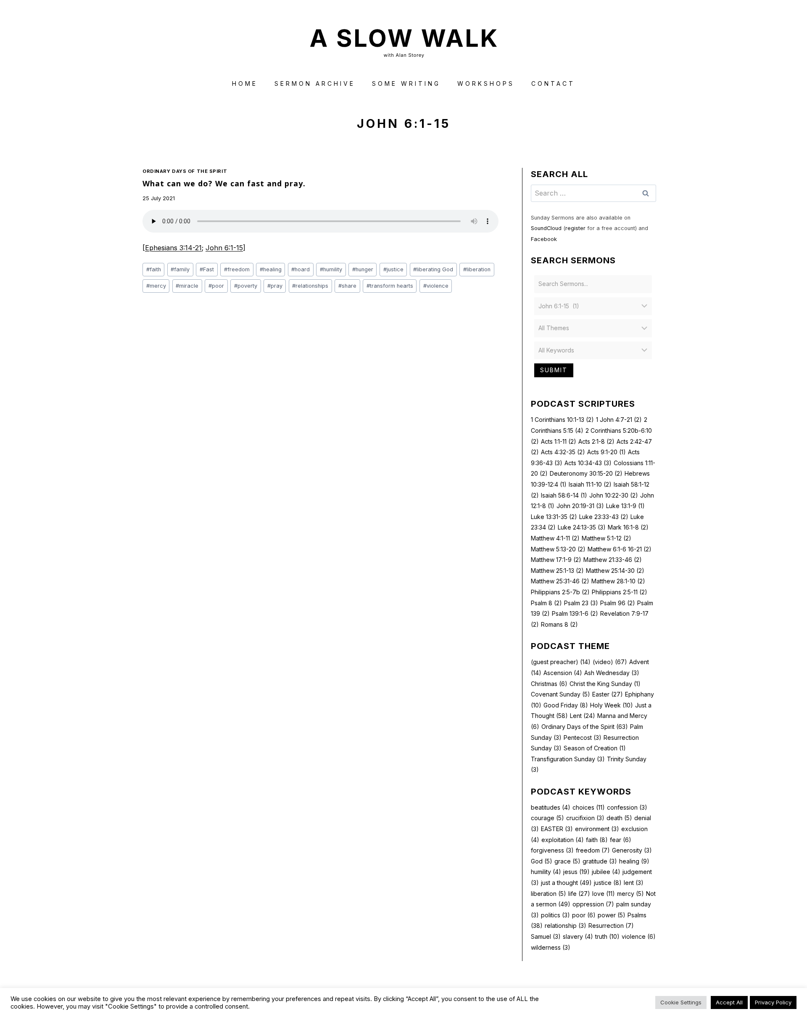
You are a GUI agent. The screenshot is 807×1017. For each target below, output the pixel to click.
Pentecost (582, 737)
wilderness (550, 947)
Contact (553, 83)
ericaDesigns (435, 995)
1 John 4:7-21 (619, 419)
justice (393, 269)
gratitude (600, 861)
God (541, 861)
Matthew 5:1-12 (606, 538)
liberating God (433, 269)
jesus (576, 871)
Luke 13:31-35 (554, 516)
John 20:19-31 (580, 505)
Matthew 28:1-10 (618, 581)
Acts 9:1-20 (606, 452)
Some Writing (406, 83)
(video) (610, 661)
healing (271, 269)
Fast (207, 269)
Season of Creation (595, 748)
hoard (300, 269)
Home (245, 83)
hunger (362, 269)
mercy (156, 286)
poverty (245, 286)
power (611, 915)
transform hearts (390, 286)
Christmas (549, 683)
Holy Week (611, 705)
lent (633, 882)
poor (216, 286)
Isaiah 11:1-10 (590, 484)
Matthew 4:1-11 (555, 538)
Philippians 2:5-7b (560, 592)
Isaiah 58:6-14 (564, 495)
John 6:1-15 (224, 248)
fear (620, 839)
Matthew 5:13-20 (558, 549)
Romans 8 (559, 624)
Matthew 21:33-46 (612, 559)
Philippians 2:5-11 (619, 592)
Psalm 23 (581, 602)
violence (435, 286)
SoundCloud (546, 228)
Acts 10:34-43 (588, 462)
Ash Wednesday (611, 672)
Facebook (544, 239)
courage (547, 817)
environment (597, 828)
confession (627, 807)
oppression (593, 904)
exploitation (562, 839)
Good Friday (565, 705)
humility (331, 269)
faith (153, 269)
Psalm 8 (546, 602)
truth (607, 936)
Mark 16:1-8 (628, 527)
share (347, 286)
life (579, 893)
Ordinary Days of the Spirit (184, 171)
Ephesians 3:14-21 (173, 248)
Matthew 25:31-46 (560, 581)
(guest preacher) (561, 661)
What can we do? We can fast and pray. (224, 183)
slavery (578, 936)
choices (588, 807)
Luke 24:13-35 (582, 527)
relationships (310, 286)
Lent (582, 715)
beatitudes (550, 807)
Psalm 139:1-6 (575, 613)
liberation (477, 269)
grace (567, 861)
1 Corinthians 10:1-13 (562, 419)
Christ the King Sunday (605, 683)
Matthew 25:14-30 (615, 570)
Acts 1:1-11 (558, 441)
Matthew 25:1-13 (557, 570)
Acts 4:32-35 (563, 452)
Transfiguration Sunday (568, 759)
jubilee (606, 871)
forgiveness (552, 850)
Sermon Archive (314, 83)
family (180, 269)
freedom (237, 269)
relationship (565, 925)
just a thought (566, 882)
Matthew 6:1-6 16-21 (619, 549)
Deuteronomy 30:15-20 (586, 473)
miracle (187, 286)
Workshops (485, 83)
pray (274, 286)
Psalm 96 (617, 602)
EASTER (557, 828)
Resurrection (611, 925)
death (619, 817)
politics (555, 915)
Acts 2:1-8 (596, 441)
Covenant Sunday (560, 694)
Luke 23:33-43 (603, 516)
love (603, 893)
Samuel (546, 936)
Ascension (562, 672)
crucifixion (585, 817)
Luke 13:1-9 (625, 505)
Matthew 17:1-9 (556, 559)
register (575, 228)
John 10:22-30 (613, 495)
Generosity (632, 850)
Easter (607, 694)
